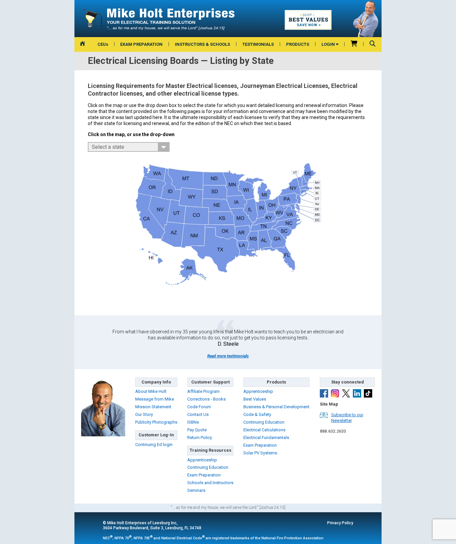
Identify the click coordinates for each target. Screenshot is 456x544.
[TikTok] (368, 394)
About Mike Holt (151, 391)
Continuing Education (207, 467)
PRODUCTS (297, 44)
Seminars (196, 490)
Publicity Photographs (156, 422)
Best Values (254, 399)
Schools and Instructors (210, 482)
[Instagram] (335, 394)
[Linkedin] (357, 394)
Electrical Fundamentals (266, 437)
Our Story (144, 414)
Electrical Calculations (264, 429)
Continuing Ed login (154, 444)
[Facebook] (324, 394)
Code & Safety (257, 414)
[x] (346, 394)
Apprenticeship (202, 459)
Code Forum (199, 406)
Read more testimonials (228, 356)
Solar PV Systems (260, 452)
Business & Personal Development (276, 406)
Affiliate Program (203, 391)
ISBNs (193, 422)
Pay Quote (197, 429)
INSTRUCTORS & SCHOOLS (202, 44)
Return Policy (199, 437)
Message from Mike (154, 399)
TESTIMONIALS (258, 44)
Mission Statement (153, 406)
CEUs (102, 44)
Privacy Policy (340, 523)
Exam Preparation (204, 474)
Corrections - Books (206, 399)
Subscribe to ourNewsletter (347, 417)
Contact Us (198, 414)
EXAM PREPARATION (141, 44)
